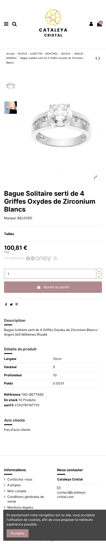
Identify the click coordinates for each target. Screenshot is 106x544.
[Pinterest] (16, 304)
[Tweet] (11, 304)
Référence (12, 394)
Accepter (17, 533)
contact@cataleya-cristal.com (72, 494)
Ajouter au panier (56, 287)
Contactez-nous (19, 479)
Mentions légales (20, 507)
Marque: (10, 218)
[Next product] (99, 58)
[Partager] (6, 304)
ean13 (9, 405)
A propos (14, 485)
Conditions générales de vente (25, 499)
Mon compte (16, 491)
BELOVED (24, 218)
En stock (11, 400)
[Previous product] (96, 58)
